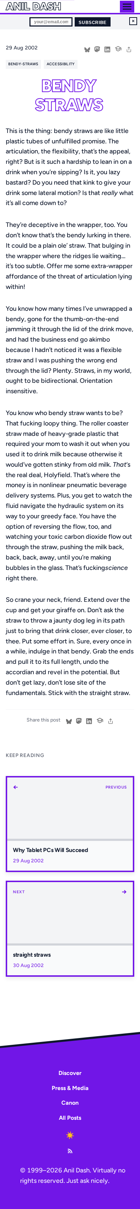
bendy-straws (23, 64)
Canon (70, 1102)
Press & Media (70, 1088)
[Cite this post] (118, 48)
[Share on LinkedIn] (107, 48)
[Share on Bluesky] (87, 48)
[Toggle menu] (127, 7)
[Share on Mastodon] (97, 48)
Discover (70, 1073)
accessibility (61, 64)
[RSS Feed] (70, 1151)
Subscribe (92, 22)
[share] (129, 48)
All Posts (70, 1117)
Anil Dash (33, 6)
